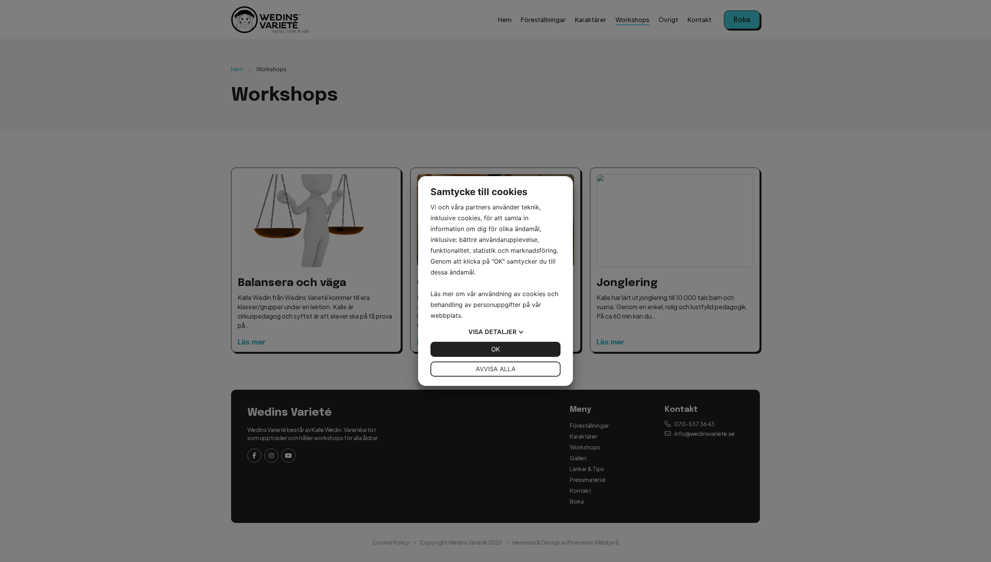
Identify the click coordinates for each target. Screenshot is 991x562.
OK (495, 349)
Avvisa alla (496, 369)
